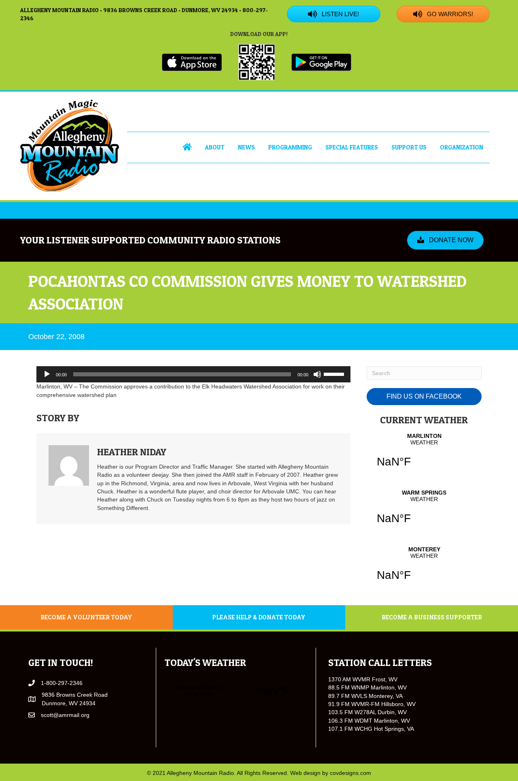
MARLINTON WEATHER (424, 455)
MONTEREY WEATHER (424, 568)
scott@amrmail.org (65, 715)
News (246, 147)
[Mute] (317, 374)
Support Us (409, 147)
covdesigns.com (350, 773)
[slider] (335, 373)
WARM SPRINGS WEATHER (424, 512)
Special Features (351, 147)
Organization (461, 147)
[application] (193, 374)
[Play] (47, 374)
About (215, 147)
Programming (290, 147)
